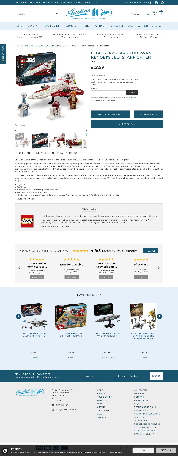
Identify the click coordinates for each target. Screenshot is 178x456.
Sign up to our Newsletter (36, 375)
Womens (102, 400)
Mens (100, 404)
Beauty (101, 393)
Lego (93, 61)
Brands (156, 26)
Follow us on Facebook (150, 2)
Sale (99, 414)
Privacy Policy (142, 400)
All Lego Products (148, 114)
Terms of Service (105, 100)
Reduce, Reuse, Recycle (147, 424)
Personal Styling (144, 434)
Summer (101, 417)
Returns (49, 153)
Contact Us (140, 390)
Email (94, 88)
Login (97, 2)
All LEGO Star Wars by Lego (110, 114)
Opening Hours (83, 2)
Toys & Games (104, 397)
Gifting (101, 407)
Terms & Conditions (145, 407)
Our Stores (21, 2)
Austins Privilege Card (147, 414)
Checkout (151, 14)
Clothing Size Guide (145, 427)
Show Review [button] (37, 277)
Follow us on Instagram (162, 2)
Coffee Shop (141, 420)
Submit (132, 92)
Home (100, 390)
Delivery (37, 153)
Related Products (68, 153)
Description (22, 153)
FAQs (136, 404)
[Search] (57, 14)
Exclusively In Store (41, 2)
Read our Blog (156, 2)
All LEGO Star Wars (127, 124)
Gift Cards (103, 410)
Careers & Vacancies (145, 431)
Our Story (140, 417)
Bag (160, 13)
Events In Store (64, 2)
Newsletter (141, 410)
